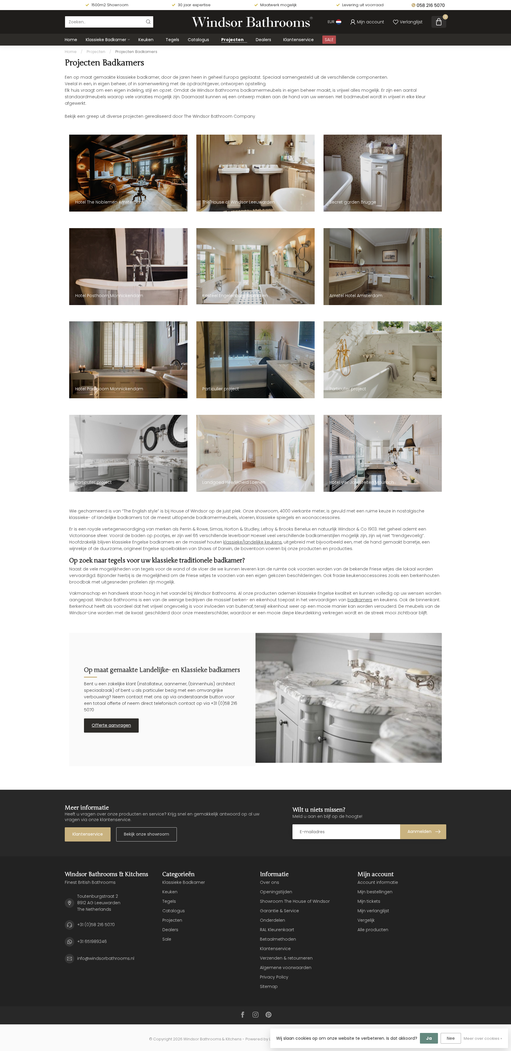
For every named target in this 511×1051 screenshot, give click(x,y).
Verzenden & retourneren (286, 958)
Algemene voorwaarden (285, 968)
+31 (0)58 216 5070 (96, 925)
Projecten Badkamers (136, 51)
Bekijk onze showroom (146, 834)
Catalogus (198, 40)
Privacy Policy (274, 977)
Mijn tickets (369, 901)
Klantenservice (298, 40)
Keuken (145, 40)
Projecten (232, 40)
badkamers (359, 600)
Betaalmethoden (278, 939)
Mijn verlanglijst (373, 911)
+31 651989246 (92, 941)
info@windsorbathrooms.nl (105, 958)
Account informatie (378, 882)
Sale (166, 939)
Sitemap (269, 986)
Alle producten (373, 930)
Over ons (269, 882)
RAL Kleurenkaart (277, 930)
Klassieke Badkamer (106, 40)
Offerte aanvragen (111, 725)
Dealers (263, 40)
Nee (451, 1038)
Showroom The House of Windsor (295, 901)
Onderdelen (272, 920)
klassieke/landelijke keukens (252, 542)
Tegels (172, 40)
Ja (429, 1038)
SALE (329, 40)
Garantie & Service (279, 911)
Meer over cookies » (483, 1038)
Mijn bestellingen (375, 892)
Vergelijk (366, 920)
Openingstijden (276, 892)
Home (71, 40)
